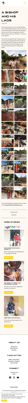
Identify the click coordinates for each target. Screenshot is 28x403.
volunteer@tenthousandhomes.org (13, 205)
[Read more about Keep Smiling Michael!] (14, 306)
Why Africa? (14, 348)
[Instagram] (14, 377)
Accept (4, 400)
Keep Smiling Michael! (12, 317)
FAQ (14, 374)
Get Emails (14, 363)
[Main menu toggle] (24, 2)
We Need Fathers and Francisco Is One (12, 283)
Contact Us (14, 372)
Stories (14, 350)
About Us (14, 346)
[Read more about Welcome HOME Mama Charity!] (14, 236)
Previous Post (14, 212)
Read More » (9, 257)
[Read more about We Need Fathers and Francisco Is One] (14, 271)
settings (19, 398)
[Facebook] (10, 377)
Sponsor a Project (14, 361)
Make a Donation (14, 359)
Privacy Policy (14, 387)
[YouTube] (18, 377)
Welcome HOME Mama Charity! (12, 248)
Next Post (14, 215)
